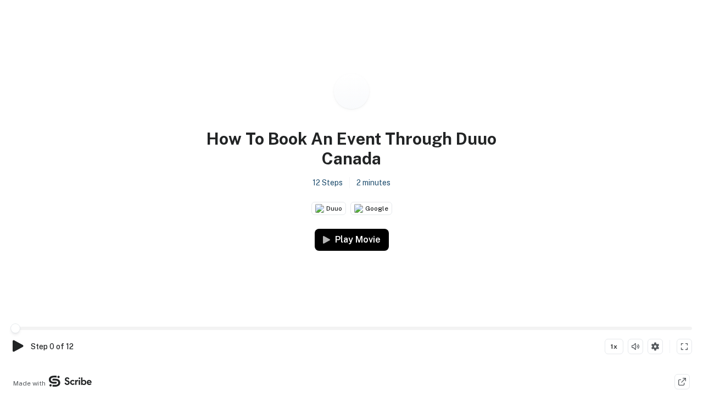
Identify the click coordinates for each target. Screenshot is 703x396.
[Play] (17, 346)
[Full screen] (684, 346)
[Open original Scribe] (682, 381)
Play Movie (358, 239)
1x (614, 346)
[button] (351, 159)
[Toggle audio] (635, 346)
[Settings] (655, 346)
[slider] (15, 328)
